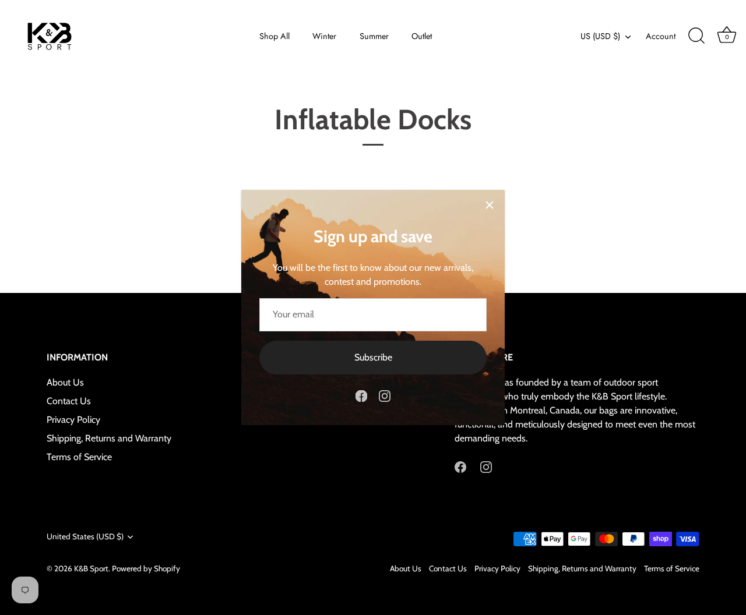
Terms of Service (79, 456)
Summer (374, 36)
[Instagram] (384, 395)
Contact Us (69, 401)
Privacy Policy (73, 419)
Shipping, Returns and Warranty (109, 438)
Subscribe (373, 357)
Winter (324, 36)
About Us (65, 382)
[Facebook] (361, 395)
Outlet (421, 36)
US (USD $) (600, 36)
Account (660, 36)
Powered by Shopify (146, 568)
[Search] (696, 36)
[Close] (489, 205)
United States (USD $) (85, 536)
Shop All (274, 36)
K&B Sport (91, 568)
